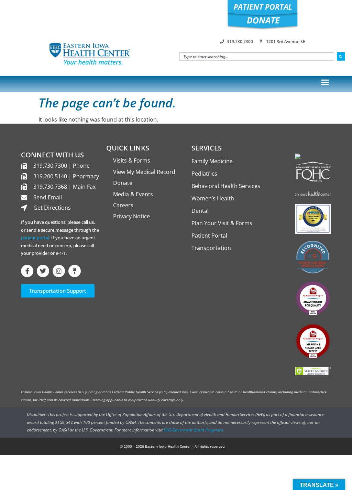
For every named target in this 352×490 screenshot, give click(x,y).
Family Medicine (212, 161)
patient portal (35, 237)
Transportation (211, 248)
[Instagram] (59, 271)
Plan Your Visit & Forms (221, 223)
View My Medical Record (144, 172)
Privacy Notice (131, 216)
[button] (325, 82)
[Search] (341, 56)
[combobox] (256, 56)
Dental (200, 211)
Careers (123, 205)
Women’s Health (212, 198)
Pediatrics (204, 173)
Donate (122, 183)
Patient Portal (209, 235)
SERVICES (206, 148)
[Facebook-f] (27, 271)
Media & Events (133, 194)
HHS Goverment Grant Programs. (194, 430)
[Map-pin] (74, 271)
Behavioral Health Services (225, 186)
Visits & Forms (131, 160)
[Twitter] (43, 271)
